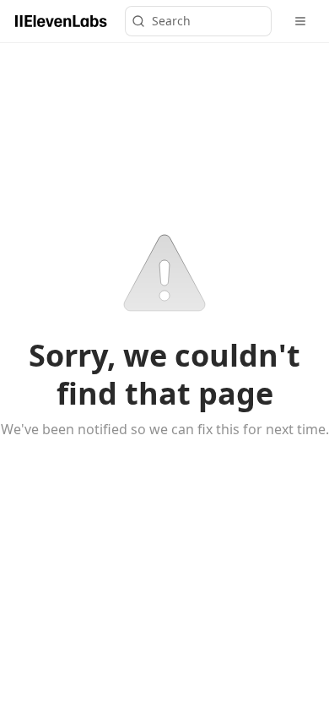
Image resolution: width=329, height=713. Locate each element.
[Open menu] (300, 21)
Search (171, 21)
